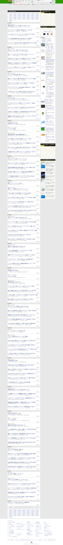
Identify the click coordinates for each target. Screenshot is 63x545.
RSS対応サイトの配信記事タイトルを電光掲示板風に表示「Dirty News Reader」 (22, 111)
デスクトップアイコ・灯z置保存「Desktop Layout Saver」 (18, 306)
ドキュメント (37, 4)
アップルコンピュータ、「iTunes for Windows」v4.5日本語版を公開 (20, 259)
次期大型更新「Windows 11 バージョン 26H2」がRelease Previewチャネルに (50, 51)
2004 (15, 515)
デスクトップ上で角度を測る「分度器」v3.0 (16, 449)
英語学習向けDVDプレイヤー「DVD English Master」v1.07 (18, 389)
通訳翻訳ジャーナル (39, 526)
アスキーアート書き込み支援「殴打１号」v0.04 (16, 74)
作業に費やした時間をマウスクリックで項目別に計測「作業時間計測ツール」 (21, 171)
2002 (24, 515)
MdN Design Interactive (39, 533)
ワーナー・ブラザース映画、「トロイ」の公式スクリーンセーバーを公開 (21, 286)
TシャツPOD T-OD (30, 526)
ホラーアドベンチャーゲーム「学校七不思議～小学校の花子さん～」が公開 (21, 87)
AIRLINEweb (38, 523)
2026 (10, 510)
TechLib (37, 536)
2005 (10, 515)
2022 (28, 510)
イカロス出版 (37, 522)
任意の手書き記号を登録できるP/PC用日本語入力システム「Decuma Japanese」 (22, 462)
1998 (10, 20)
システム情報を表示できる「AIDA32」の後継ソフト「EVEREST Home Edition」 (22, 429)
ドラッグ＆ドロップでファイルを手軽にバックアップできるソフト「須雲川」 (21, 103)
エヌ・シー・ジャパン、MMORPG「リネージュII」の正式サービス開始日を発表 (22, 488)
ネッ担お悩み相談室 (11, 530)
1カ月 (53, 12)
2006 (37, 17)
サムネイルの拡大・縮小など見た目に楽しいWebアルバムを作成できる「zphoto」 (22, 210)
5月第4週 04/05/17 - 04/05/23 (13, 123)
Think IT (10, 523)
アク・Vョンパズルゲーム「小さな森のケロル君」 (17, 330)
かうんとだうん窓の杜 (12, 128)
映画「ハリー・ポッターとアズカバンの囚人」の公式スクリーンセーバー (21, 54)
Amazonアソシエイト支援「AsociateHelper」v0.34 (17, 217)
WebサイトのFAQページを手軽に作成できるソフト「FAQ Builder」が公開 (21, 239)
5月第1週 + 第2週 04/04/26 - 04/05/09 (14, 413)
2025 (15, 510)
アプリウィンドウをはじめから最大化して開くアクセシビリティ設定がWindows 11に (50, 107)
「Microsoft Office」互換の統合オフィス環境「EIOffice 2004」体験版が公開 (21, 323)
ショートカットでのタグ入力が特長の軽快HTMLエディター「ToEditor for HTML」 (22, 349)
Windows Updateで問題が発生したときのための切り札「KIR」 (50, 186)
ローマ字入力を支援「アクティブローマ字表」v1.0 (17, 98)
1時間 (42, 12)
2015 (28, 15)
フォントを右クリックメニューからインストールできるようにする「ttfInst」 (21, 34)
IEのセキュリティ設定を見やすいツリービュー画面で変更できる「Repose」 (21, 406)
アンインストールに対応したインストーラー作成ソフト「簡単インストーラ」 (21, 67)
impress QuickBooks (47, 526)
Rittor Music (28, 522)
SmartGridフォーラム (20, 523)
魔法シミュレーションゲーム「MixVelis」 (15, 183)
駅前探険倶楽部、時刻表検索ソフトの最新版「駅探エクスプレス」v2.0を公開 (21, 402)
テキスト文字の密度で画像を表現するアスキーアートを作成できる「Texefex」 (22, 319)
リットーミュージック (31, 523)
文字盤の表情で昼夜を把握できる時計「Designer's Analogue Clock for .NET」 (22, 442)
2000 (33, 515)
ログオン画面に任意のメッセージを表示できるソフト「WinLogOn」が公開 (21, 458)
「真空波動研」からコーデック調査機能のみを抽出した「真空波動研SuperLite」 (22, 393)
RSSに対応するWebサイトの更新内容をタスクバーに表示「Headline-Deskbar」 (22, 466)
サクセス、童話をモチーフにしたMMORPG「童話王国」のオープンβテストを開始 (22, 230)
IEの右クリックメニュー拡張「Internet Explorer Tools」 (18, 50)
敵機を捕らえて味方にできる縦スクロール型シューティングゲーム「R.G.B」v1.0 (22, 116)
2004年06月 (36, 507)
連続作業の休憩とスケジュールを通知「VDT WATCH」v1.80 (19, 25)
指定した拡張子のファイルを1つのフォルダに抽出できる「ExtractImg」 (21, 299)
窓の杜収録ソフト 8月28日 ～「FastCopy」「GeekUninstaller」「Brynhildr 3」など (47, 41)
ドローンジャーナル (11, 529)
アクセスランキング (46, 11)
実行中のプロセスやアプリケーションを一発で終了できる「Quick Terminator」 (22, 483)
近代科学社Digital (30, 534)
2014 (33, 15)
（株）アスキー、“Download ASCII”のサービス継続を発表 (18, 502)
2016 (24, 15)
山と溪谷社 (28, 529)
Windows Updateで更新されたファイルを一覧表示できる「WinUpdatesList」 (22, 340)
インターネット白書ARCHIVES (13, 536)
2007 (33, 17)
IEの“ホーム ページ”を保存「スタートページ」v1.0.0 (17, 158)
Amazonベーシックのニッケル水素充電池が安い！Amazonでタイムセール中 (50, 116)
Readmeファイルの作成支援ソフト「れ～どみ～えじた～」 (18, 479)
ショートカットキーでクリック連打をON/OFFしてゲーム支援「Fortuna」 (21, 201)
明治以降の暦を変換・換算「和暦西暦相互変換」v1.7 (17, 134)
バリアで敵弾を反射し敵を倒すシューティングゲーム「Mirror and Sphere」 (21, 176)
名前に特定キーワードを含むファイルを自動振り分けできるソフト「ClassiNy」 (22, 58)
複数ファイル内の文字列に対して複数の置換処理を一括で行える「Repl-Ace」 (22, 433)
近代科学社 (28, 533)
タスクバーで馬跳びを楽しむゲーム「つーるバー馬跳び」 (18, 336)
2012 (10, 17)
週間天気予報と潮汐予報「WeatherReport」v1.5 (16, 425)
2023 (24, 510)
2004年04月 (11, 507)
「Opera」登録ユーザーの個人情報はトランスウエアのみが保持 (19, 193)
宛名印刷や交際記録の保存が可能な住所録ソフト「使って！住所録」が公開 (21, 167)
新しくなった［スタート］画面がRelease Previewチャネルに (50, 176)
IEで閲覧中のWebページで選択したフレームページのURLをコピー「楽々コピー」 (22, 151)
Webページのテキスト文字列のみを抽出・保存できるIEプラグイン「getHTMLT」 (22, 147)
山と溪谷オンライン (30, 530)
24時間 (46, 12)
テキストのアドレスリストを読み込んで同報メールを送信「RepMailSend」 (21, 496)
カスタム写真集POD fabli (48, 533)
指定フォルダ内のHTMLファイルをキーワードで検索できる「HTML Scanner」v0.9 (23, 369)
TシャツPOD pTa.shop (48, 531)
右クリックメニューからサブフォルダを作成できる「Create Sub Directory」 (21, 107)
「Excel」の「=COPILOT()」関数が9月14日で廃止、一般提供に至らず (50, 163)
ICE (44, 522)
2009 (24, 17)
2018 (15, 15)
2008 (28, 17)
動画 (43, 4)
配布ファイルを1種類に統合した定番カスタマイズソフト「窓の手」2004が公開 (22, 310)
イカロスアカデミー (39, 529)
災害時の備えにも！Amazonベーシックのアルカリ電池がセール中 (50, 137)
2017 (19, 15)
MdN (36, 530)
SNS (41, 4)
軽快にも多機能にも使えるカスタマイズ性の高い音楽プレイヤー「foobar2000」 (22, 290)
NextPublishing (19, 534)
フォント (46, 4)
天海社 (46, 523)
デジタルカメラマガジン (12, 533)
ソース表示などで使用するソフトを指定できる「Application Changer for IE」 (22, 353)
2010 (19, 17)
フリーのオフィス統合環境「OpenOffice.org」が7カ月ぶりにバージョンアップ (22, 206)
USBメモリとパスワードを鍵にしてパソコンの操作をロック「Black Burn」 (21, 83)
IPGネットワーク (46, 530)
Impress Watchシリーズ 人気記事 (48, 144)
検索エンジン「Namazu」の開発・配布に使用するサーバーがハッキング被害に (22, 78)
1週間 (50, 12)
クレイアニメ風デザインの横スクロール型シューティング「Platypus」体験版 (22, 197)
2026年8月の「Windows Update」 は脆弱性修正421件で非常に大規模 (50, 169)
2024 (19, 510)
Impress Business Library (20, 526)
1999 (37, 515)
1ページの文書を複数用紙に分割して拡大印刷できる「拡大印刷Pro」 (20, 38)
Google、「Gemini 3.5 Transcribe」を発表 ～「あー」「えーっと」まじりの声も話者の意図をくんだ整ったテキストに (50, 123)
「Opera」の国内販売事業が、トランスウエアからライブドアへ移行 (20, 250)
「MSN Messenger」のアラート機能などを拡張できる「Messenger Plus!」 (21, 91)
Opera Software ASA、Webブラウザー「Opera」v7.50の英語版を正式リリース (22, 373)
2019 (10, 15)
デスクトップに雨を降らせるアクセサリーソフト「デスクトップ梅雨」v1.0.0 (21, 226)
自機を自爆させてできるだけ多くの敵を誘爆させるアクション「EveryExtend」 (22, 492)
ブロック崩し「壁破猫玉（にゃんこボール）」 (16, 473)
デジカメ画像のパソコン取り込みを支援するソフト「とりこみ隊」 (20, 138)
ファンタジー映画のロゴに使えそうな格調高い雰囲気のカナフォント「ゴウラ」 (22, 263)
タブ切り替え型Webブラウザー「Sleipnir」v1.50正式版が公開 (19, 382)
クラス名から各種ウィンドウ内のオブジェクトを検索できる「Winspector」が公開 (22, 294)
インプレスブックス (19, 533)
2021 (33, 510)
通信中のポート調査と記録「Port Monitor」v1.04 (16, 246)
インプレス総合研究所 (12, 526)
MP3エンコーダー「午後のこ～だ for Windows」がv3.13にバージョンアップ (21, 163)
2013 (37, 15)
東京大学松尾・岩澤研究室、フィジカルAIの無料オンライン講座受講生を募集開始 (50, 73)
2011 (15, 17)
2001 (28, 515)
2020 (37, 510)
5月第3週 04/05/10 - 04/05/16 (13, 270)
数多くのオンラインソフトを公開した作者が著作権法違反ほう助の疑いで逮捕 (21, 453)
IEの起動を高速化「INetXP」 (13, 360)
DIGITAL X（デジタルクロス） (21, 529)
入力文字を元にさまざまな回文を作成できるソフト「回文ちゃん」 (20, 234)
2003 (19, 515)
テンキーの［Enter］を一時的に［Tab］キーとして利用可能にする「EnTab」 (22, 143)
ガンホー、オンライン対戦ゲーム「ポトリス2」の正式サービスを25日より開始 (22, 221)
